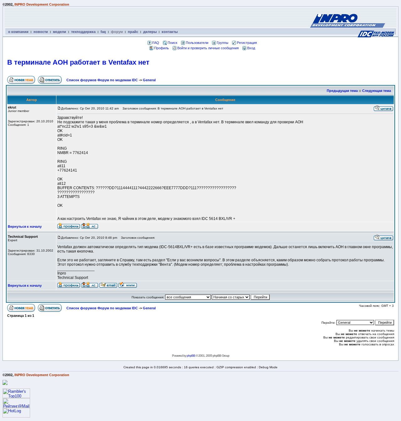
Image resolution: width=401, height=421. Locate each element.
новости (41, 32)
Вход (251, 48)
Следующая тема (376, 91)
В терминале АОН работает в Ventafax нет (78, 62)
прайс (133, 32)
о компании (18, 32)
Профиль (161, 48)
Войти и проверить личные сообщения (208, 48)
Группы (222, 43)
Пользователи (197, 43)
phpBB (191, 355)
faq (103, 32)
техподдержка (83, 32)
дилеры (150, 32)
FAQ (155, 43)
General (149, 80)
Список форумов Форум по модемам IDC (102, 80)
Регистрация (247, 43)
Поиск (172, 43)
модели (59, 32)
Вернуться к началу (25, 226)
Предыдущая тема (342, 91)
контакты (170, 32)
